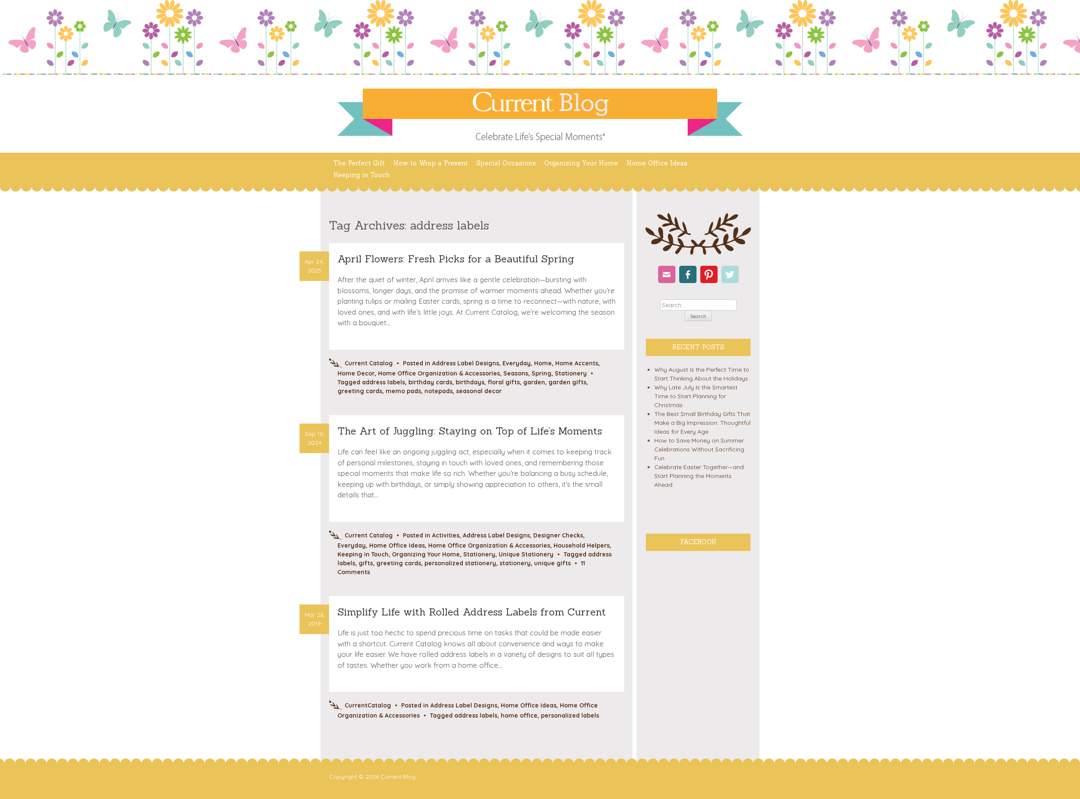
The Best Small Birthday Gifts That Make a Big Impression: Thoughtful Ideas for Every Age (702, 422)
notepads (438, 391)
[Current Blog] (540, 104)
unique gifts (552, 563)
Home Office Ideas (656, 163)
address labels (383, 382)
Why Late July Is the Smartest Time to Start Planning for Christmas (695, 396)
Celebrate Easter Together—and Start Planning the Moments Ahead (699, 476)
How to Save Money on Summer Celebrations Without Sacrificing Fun (699, 449)
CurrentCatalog (368, 705)
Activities (445, 535)
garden (534, 382)
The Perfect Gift (359, 163)
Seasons (515, 373)
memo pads (403, 391)
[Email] (666, 274)
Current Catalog (369, 363)
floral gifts (504, 382)
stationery (515, 563)
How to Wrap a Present (430, 163)
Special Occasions (506, 163)
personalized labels (570, 715)
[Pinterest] (709, 274)
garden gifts (567, 382)
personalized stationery (460, 563)
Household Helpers (582, 545)
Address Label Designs (465, 363)
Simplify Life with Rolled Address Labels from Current (472, 611)
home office (519, 715)
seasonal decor (479, 391)
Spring (541, 373)
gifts (366, 563)
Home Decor (356, 373)
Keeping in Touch (361, 175)
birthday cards (430, 382)
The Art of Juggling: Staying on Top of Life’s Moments (470, 430)
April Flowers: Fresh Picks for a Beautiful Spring (456, 258)
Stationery (571, 373)
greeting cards (360, 391)
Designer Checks (558, 535)
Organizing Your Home (581, 163)
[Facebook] (688, 274)
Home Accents (576, 363)
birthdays (470, 382)
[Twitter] (730, 274)
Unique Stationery (526, 554)
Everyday (516, 363)
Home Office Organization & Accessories (439, 373)
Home (543, 363)
